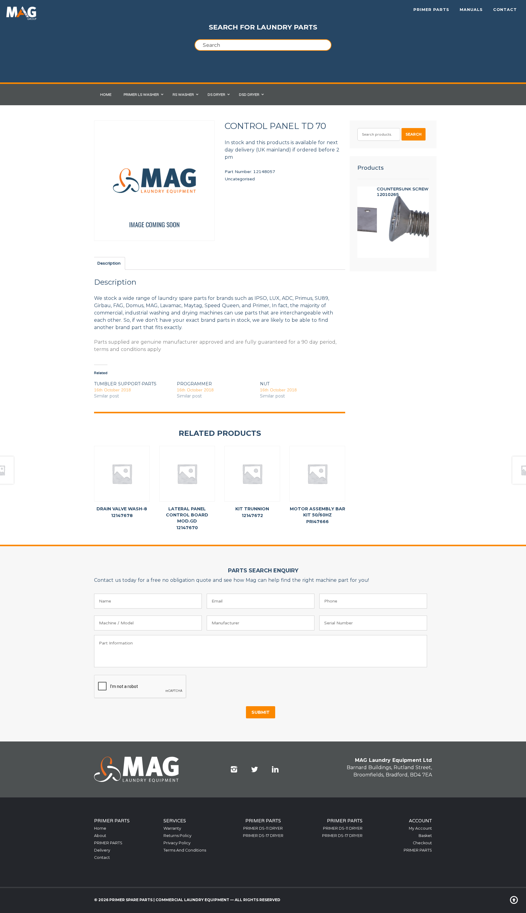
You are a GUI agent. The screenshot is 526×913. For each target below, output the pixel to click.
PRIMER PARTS (431, 9)
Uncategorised (240, 179)
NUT (264, 384)
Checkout (422, 843)
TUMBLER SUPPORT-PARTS (125, 384)
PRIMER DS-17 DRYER (263, 835)
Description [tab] (109, 263)
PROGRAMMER (194, 384)
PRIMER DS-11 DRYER (263, 828)
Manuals (471, 9)
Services (174, 821)
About (100, 835)
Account (420, 821)
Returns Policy (177, 835)
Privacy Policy (177, 843)
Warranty (172, 828)
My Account (420, 828)
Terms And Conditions (184, 850)
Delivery (102, 850)
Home (100, 828)
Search (413, 134)
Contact (505, 9)
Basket (425, 835)
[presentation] (140, 687)
